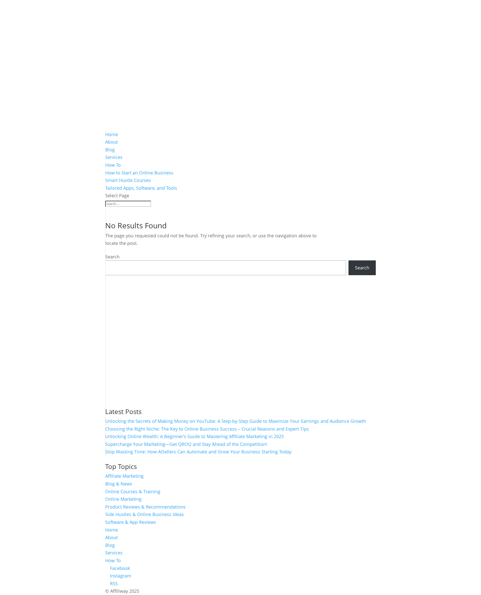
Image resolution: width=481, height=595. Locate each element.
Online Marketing (123, 499)
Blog (110, 150)
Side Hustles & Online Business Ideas (144, 514)
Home (111, 134)
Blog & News (118, 484)
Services (114, 157)
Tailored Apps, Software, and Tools (141, 188)
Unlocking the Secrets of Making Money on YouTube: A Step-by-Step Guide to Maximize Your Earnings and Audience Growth (235, 421)
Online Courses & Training (132, 491)
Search (112, 257)
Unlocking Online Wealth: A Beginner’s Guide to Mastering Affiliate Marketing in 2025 (194, 436)
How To (113, 165)
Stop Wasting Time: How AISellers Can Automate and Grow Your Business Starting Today (198, 452)
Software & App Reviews (130, 522)
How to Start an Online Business (139, 173)
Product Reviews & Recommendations (145, 507)
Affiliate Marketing (124, 476)
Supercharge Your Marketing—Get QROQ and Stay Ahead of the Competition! (186, 444)
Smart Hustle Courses (128, 180)
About (111, 142)
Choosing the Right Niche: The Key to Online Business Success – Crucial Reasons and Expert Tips (207, 429)
